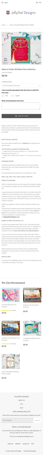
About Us (10, 444)
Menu (6, 3)
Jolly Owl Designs (16, 451)
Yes (7, 96)
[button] (6, 310)
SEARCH (18, 444)
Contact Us (25, 444)
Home (3, 25)
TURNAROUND (7, 82)
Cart (39, 2)
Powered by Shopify (29, 451)
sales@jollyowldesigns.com (11, 217)
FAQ (21, 404)
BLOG (21, 408)
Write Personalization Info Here (13, 101)
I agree (17, 96)
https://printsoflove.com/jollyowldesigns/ (26, 231)
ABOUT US (21, 400)
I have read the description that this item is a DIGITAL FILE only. (20, 91)
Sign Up (37, 420)
